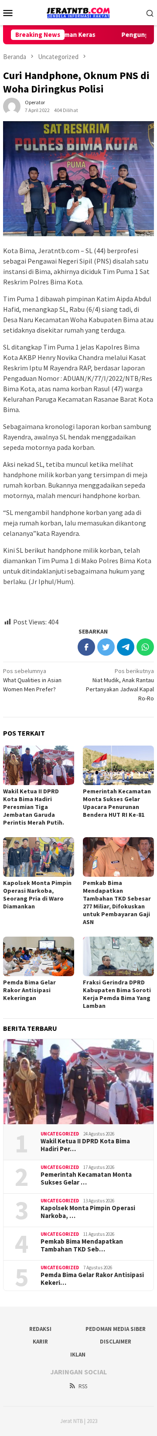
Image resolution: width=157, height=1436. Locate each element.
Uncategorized (60, 1134)
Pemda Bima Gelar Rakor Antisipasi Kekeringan (29, 990)
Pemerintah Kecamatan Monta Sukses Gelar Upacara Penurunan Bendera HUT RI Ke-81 (117, 803)
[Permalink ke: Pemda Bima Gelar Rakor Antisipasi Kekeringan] (38, 956)
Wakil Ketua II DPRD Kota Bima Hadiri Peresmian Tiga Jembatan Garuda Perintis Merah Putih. (33, 806)
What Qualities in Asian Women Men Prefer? (32, 680)
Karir (40, 1341)
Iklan (77, 1354)
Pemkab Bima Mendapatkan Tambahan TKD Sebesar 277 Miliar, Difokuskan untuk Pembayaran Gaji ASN (117, 902)
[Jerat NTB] (78, 12)
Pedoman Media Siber (115, 1329)
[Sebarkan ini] (86, 647)
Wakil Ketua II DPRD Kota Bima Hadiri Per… (85, 1145)
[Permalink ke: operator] (11, 105)
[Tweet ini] (106, 647)
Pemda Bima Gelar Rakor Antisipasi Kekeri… (92, 1279)
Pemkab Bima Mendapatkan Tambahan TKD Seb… (82, 1245)
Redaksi (40, 1329)
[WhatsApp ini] (145, 647)
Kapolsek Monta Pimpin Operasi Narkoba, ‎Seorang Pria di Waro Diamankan (37, 894)
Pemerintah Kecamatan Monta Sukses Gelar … (86, 1178)
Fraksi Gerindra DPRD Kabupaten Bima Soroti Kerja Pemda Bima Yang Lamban (117, 994)
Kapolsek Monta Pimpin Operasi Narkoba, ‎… (88, 1212)
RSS (82, 1386)
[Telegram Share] (125, 647)
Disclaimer (115, 1341)
